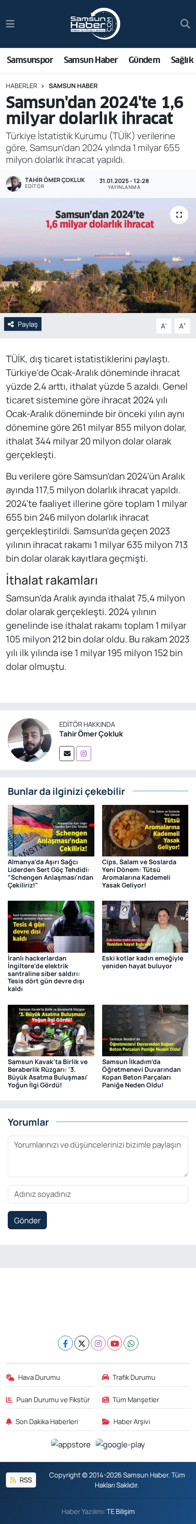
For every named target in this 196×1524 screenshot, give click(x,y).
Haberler (21, 85)
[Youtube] (114, 1343)
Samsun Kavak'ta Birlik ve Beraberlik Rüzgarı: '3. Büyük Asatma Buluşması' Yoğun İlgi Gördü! (48, 1073)
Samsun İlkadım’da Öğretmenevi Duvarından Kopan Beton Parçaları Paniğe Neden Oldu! (141, 1073)
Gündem (144, 60)
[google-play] (120, 1445)
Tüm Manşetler (136, 1399)
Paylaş (28, 324)
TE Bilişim (121, 1511)
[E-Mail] (66, 753)
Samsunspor (30, 60)
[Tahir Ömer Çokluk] (30, 739)
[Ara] (185, 24)
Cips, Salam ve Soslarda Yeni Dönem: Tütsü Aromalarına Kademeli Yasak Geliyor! (139, 873)
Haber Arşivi (131, 1421)
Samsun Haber (91, 60)
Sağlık (182, 60)
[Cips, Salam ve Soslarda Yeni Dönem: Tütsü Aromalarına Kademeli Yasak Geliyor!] (145, 830)
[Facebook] (65, 1343)
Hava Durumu (39, 1377)
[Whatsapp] (131, 1343)
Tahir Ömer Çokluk (91, 734)
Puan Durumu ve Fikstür (53, 1399)
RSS (25, 1479)
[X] (81, 1343)
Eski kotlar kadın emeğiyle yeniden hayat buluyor (142, 962)
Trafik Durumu (134, 1377)
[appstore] (71, 1445)
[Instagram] (83, 753)
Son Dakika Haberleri (46, 1421)
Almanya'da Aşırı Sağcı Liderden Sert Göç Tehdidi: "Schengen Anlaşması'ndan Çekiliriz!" (50, 873)
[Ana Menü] (10, 24)
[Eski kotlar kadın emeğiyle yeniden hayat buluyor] (145, 926)
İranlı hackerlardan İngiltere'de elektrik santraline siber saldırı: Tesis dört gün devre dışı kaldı (46, 973)
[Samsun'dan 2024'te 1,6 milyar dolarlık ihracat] (98, 255)
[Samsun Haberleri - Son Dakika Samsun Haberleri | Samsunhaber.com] (95, 24)
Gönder (27, 1220)
